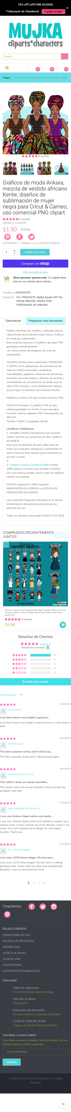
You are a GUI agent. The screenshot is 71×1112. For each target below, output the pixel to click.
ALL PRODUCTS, (26, 297)
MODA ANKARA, (26, 301)
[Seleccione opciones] (62, 624)
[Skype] (56, 912)
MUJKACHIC (23, 292)
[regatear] (42, 912)
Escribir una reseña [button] (35, 682)
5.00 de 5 (45, 644)
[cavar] (60, 912)
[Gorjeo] (43, 906)
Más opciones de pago (35, 272)
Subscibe (12, 1062)
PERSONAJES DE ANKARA (32, 305)
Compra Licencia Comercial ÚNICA (30, 465)
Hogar (6, 77)
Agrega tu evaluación (15, 222)
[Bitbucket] (33, 912)
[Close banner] (67, 8)
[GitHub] (19, 912)
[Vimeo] (47, 912)
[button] (30, 156)
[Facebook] (19, 237)
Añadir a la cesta (35, 252)
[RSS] (24, 912)
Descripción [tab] (13, 321)
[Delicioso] (51, 912)
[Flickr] (28, 912)
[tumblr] (37, 912)
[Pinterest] (7, 914)
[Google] (15, 912)
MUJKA (46, 1078)
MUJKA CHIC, (44, 301)
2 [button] (34, 883)
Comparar (10, 243)
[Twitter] (31, 237)
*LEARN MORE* (53, 11)
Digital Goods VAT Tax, (50, 297)
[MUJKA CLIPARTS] (35, 34)
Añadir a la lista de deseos (40, 243)
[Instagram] (54, 906)
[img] (8, 704)
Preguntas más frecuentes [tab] (45, 321)
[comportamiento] (65, 912)
